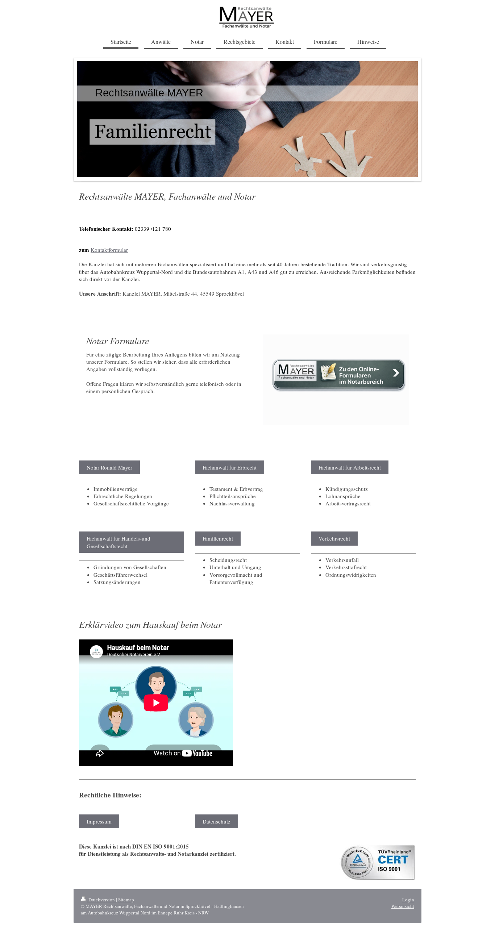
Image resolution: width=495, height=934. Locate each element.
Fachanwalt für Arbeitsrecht (350, 467)
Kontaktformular (109, 249)
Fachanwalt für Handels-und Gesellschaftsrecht (118, 542)
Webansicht (402, 906)
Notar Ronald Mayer (109, 467)
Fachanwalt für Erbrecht (230, 467)
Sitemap (126, 899)
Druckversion (101, 899)
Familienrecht (218, 538)
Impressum (99, 821)
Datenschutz (216, 821)
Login (408, 899)
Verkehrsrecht (334, 538)
